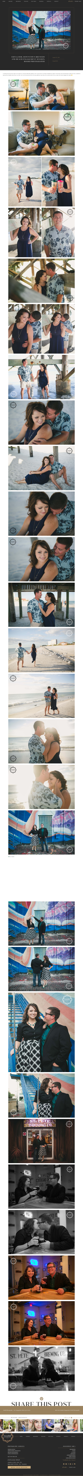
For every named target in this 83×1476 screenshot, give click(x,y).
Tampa (73, 1450)
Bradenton (72, 1449)
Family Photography (13, 1453)
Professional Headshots (14, 1450)
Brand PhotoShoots (13, 1452)
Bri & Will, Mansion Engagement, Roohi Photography (67, 1410)
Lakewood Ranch (71, 1455)
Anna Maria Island (70, 1457)
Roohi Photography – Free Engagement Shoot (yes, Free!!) (17, 1410)
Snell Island (72, 1456)
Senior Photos (11, 1449)
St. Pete (73, 1452)
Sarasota (73, 1453)
